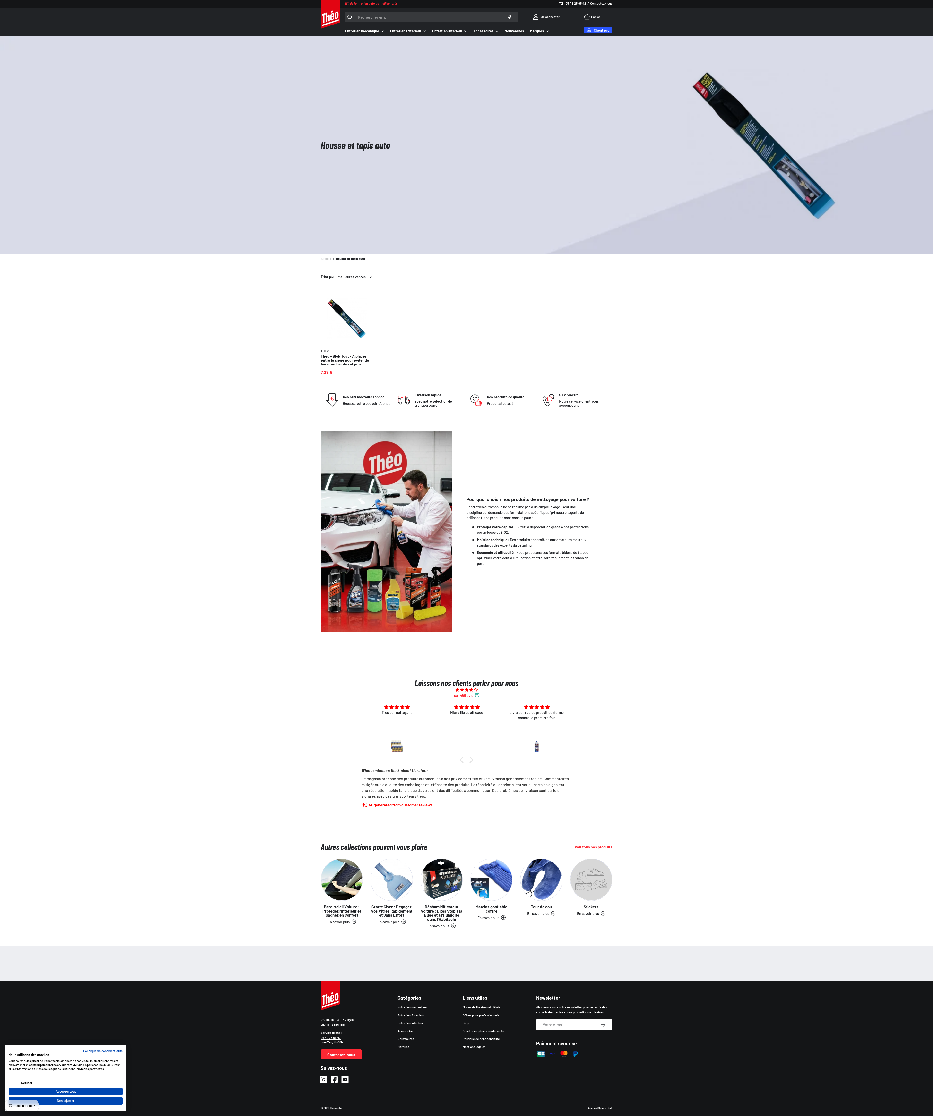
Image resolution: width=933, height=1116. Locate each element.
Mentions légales (474, 1047)
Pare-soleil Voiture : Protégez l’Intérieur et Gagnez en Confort (341, 910)
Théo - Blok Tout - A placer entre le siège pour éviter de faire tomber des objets (345, 360)
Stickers (591, 906)
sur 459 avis (463, 695)
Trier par (328, 276)
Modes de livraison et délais (481, 1007)
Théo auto (336, 1107)
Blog (466, 1023)
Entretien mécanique (362, 31)
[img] (466, 690)
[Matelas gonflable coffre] (491, 879)
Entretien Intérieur (447, 31)
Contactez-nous (601, 3)
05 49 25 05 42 (331, 1038)
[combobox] (431, 17)
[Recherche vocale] (510, 17)
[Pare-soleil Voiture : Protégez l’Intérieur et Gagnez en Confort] (342, 879)
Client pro (601, 30)
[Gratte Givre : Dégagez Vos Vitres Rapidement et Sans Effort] (391, 879)
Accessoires (483, 31)
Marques (537, 31)
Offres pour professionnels (481, 1015)
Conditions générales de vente (483, 1031)
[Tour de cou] (541, 879)
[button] (593, 17)
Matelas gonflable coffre (491, 908)
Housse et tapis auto (350, 258)
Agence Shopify (597, 1107)
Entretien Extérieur (405, 31)
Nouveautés (514, 31)
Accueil (326, 258)
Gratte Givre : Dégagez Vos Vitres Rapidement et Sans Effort (391, 910)
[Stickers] (591, 879)
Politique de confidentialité (481, 1039)
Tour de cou (541, 906)
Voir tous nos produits (593, 847)
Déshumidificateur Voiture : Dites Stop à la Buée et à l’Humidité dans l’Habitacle (441, 913)
